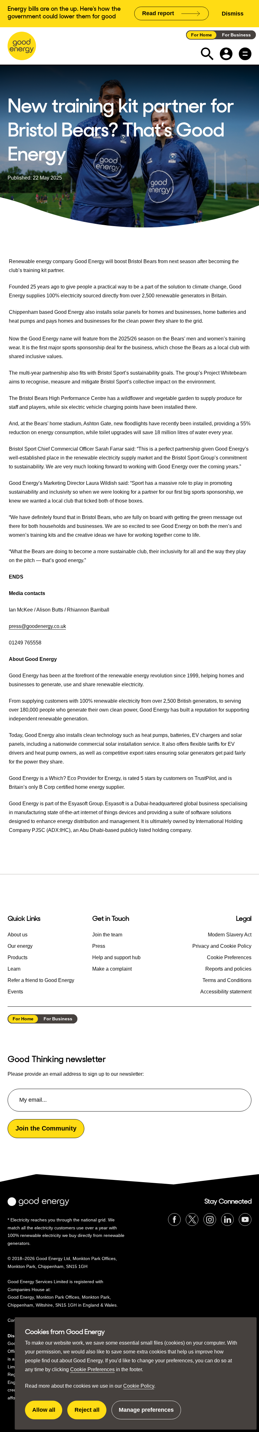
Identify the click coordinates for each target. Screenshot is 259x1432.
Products (17, 957)
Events (15, 991)
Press (98, 946)
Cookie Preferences (92, 1369)
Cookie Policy (138, 1386)
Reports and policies (228, 969)
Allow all (47, 1413)
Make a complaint (112, 969)
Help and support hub (116, 957)
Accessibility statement (225, 991)
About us (17, 934)
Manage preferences (146, 1413)
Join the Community (45, 1128)
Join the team (107, 934)
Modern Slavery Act (229, 934)
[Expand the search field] (207, 54)
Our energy (20, 946)
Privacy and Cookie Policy (221, 946)
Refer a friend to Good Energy (41, 980)
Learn (14, 969)
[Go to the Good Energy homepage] (22, 46)
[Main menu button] (245, 54)
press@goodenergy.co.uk (37, 626)
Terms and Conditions (226, 980)
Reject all (90, 1413)
